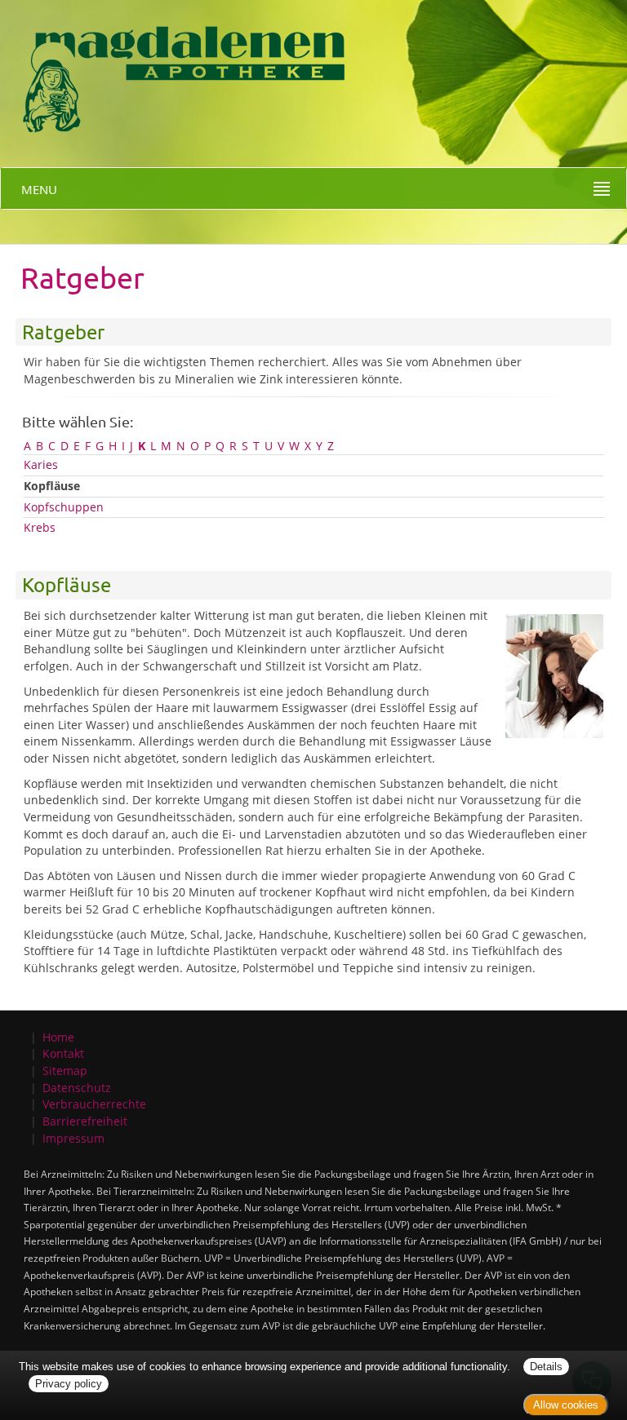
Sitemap (64, 1070)
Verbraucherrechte (94, 1104)
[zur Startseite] (184, 69)
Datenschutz (76, 1087)
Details (546, 1366)
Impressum (73, 1138)
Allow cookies (565, 1405)
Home (58, 1037)
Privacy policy (68, 1384)
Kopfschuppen (64, 507)
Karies (41, 464)
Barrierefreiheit (84, 1121)
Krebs (40, 527)
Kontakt (63, 1053)
